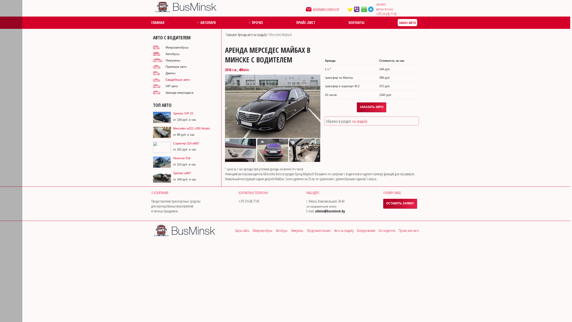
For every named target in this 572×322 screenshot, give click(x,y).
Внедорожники (366, 230)
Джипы (170, 73)
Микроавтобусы (177, 47)
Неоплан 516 (181, 158)
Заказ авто (407, 23)
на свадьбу (359, 121)
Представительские (319, 230)
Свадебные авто (178, 79)
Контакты (356, 22)
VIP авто (172, 86)
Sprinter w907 (182, 173)
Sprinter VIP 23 (183, 113)
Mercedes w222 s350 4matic (191, 128)
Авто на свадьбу (343, 230)
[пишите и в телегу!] (372, 9)
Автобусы (172, 54)
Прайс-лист (305, 22)
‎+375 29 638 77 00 (386, 14)
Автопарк (208, 22)
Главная (157, 22)
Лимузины (173, 60)
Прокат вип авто (409, 230)
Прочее (257, 22)
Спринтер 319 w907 (186, 143)
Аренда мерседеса (179, 92)
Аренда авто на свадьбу (252, 34)
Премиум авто (176, 66)
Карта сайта (242, 230)
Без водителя (387, 230)
